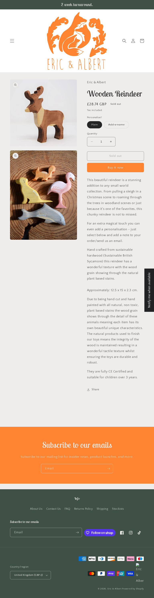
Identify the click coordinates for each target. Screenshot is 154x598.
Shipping (102, 508)
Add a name (118, 125)
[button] (12, 40)
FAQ (67, 508)
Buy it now (115, 167)
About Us (36, 508)
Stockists (118, 508)
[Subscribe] (108, 468)
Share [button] (95, 389)
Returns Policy (83, 508)
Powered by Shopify (133, 589)
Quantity (92, 133)
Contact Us (53, 508)
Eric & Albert (114, 589)
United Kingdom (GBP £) (28, 575)
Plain (96, 125)
